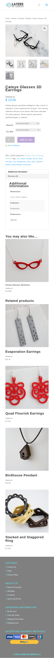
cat (18, 159)
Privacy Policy (12, 575)
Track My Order (13, 615)
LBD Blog (11, 591)
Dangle (28, 18)
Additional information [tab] (17, 172)
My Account (11, 611)
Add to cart (26, 139)
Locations (11, 595)
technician (27, 165)
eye (14, 161)
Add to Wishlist (14, 145)
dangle (29, 159)
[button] (44, 28)
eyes (29, 161)
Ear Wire (9, 132)
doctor (35, 159)
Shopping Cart (13, 623)
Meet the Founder (14, 587)
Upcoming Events (14, 599)
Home (7, 18)
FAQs (9, 571)
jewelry (8, 165)
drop (40, 159)
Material (9, 125)
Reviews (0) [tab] (13, 176)
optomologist (17, 165)
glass (34, 161)
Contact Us (11, 567)
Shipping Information (15, 619)
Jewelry (14, 18)
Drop (34, 155)
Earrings (21, 18)
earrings (8, 161)
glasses (40, 161)
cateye (22, 159)
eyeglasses (21, 161)
